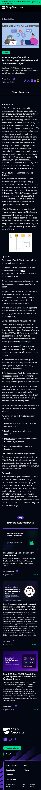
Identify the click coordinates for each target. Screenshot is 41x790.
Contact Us (10, 774)
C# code (7, 446)
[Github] (10, 739)
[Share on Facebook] (35, 80)
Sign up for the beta (28, 463)
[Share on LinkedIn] (32, 80)
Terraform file (10, 415)
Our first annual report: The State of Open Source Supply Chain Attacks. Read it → (20, 2)
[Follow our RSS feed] (38, 80)
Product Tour (11, 779)
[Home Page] (12, 7)
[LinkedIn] (5, 739)
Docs (25, 765)
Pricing (26, 770)
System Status (11, 765)
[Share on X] (25, 80)
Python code (9, 438)
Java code (8, 423)
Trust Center (11, 770)
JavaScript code (10, 431)
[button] (37, 7)
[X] (15, 739)
